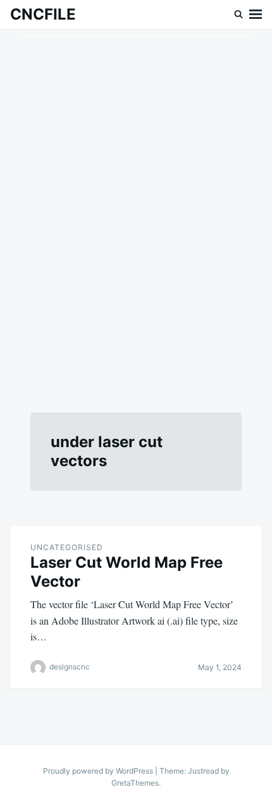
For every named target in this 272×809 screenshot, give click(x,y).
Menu (255, 14)
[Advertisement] (136, 206)
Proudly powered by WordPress (99, 771)
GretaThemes (135, 783)
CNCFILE (43, 14)
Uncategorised (66, 547)
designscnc (69, 666)
